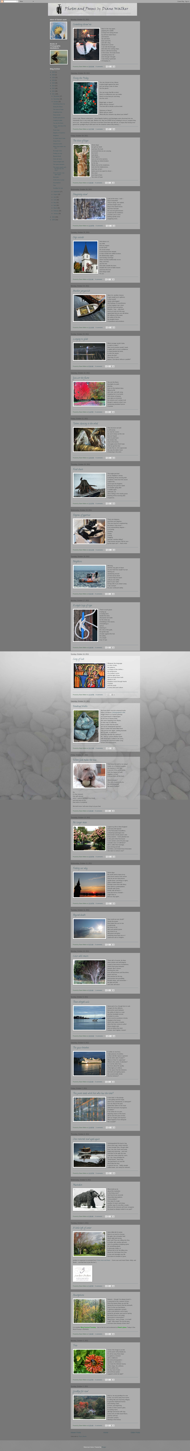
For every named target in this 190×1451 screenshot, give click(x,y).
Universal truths (80, 706)
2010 (53, 217)
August (56, 194)
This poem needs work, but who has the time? (93, 1093)
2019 (53, 80)
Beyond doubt (79, 915)
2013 (53, 88)
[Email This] (107, 67)
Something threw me (82, 24)
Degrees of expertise (81, 515)
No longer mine (80, 823)
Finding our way (80, 868)
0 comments (99, 66)
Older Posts (135, 1433)
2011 (53, 94)
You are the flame (81, 378)
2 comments (99, 1127)
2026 (53, 72)
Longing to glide (80, 339)
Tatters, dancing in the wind (85, 424)
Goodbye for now (80, 1391)
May (55, 202)
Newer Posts (76, 1433)
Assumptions (78, 1295)
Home (105, 1433)
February (56, 211)
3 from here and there (103, 1260)
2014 (53, 85)
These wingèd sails (81, 1002)
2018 (53, 83)
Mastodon (77, 1185)
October (56, 101)
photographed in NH (118, 712)
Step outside (78, 237)
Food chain (78, 469)
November (57, 99)
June (55, 200)
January (56, 213)
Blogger (104, 1447)
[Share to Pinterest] (114, 67)
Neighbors (77, 561)
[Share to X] (110, 67)
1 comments (99, 129)
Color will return (80, 956)
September (57, 191)
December (57, 96)
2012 (53, 91)
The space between (81, 1048)
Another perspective (81, 291)
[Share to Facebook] (112, 67)
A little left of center (82, 1228)
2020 (53, 77)
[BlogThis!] (109, 67)
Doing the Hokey (81, 78)
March (55, 208)
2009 (53, 220)
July (55, 197)
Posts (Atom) (82, 1436)
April (55, 205)
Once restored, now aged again (86, 1139)
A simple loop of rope (82, 605)
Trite (75, 1346)
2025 (53, 75)
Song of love (78, 659)
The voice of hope (80, 141)
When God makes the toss (84, 760)
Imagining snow (80, 194)
